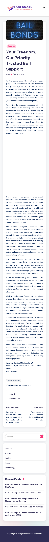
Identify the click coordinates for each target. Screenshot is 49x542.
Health (8, 458)
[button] (14, 399)
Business (8, 449)
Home (7, 463)
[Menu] (44, 8)
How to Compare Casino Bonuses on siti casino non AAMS (23, 513)
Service (11, 46)
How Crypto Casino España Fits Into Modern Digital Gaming (21, 499)
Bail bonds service (14, 380)
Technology (10, 467)
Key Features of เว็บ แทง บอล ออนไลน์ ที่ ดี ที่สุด (24, 507)
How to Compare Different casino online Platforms (23, 485)
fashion (8, 453)
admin (12, 394)
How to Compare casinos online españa (23, 493)
